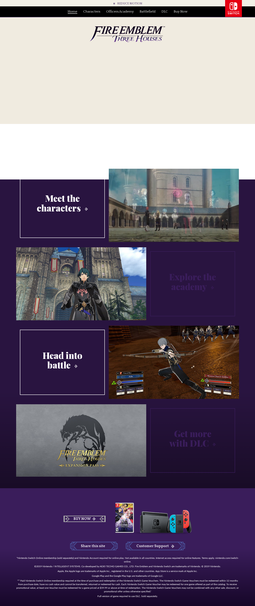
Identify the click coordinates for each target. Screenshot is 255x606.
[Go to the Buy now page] (147, 80)
